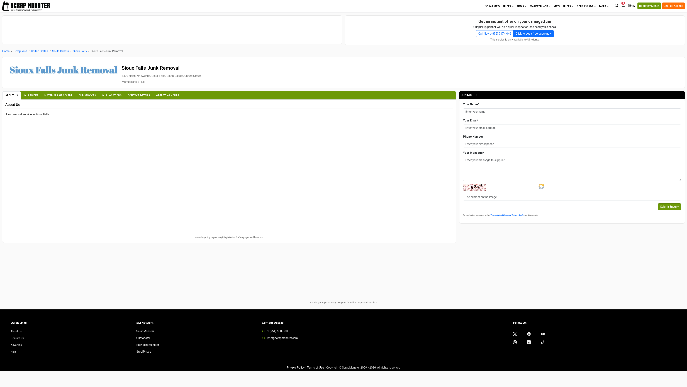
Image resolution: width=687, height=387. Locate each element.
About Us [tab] (11, 95)
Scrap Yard (20, 51)
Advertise (16, 345)
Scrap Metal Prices (498, 6)
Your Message (473, 152)
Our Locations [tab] (112, 95)
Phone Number (473, 136)
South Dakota (60, 51)
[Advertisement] (172, 28)
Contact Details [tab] (139, 95)
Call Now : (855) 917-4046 (494, 33)
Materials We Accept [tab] (58, 95)
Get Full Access (673, 6)
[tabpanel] (229, 142)
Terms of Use (315, 367)
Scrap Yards (585, 6)
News (521, 6)
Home (6, 51)
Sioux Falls (80, 51)
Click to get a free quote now (534, 33)
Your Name (471, 104)
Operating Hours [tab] (167, 95)
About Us (16, 331)
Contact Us (17, 338)
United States (39, 51)
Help (13, 351)
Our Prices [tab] (31, 95)
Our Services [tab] (87, 95)
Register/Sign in (649, 6)
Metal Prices (563, 6)
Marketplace (539, 6)
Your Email (470, 120)
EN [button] (633, 6)
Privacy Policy (296, 367)
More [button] (603, 6)
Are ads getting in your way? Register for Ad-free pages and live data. (229, 237)
